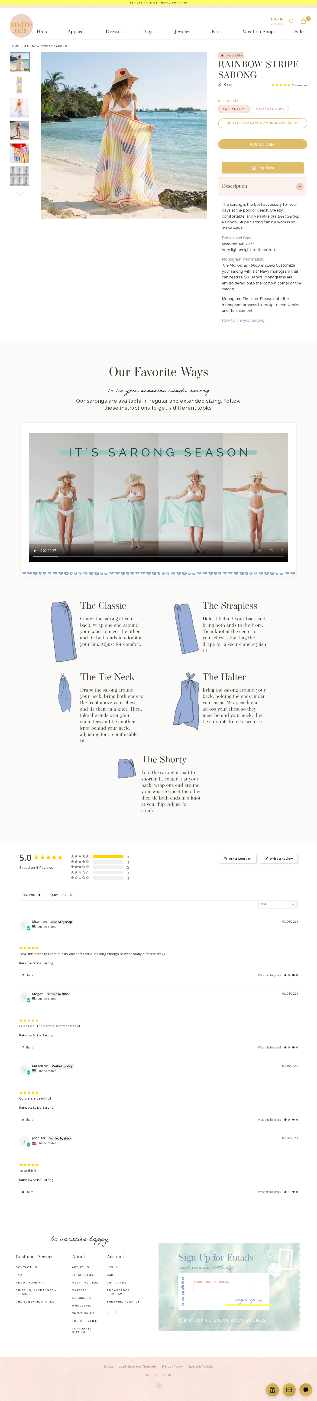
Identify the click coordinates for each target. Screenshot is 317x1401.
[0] (303, 21)
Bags (148, 32)
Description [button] (234, 186)
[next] (20, 194)
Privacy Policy (172, 1366)
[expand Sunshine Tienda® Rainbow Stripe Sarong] (19, 108)
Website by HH (158, 1375)
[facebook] (116, 1313)
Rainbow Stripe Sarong (36, 963)
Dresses (114, 32)
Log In (112, 1267)
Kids (216, 32)
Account (115, 1256)
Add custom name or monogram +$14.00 (262, 123)
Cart (111, 1275)
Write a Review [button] (281, 858)
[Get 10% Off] (289, 1389)
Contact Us (26, 1267)
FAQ (19, 1275)
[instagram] (109, 1313)
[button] (287, 975)
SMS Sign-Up (83, 1313)
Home (14, 46)
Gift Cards (117, 1282)
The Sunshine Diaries (35, 1301)
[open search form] (291, 21)
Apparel (76, 32)
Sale (299, 32)
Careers (79, 1290)
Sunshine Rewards (123, 1301)
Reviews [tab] (28, 894)
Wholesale (82, 1305)
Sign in (277, 19)
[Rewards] (272, 1389)
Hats (42, 32)
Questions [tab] (58, 894)
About (78, 1256)
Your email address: (211, 1282)
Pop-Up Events (85, 1321)
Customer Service (35, 1256)
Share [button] (29, 975)
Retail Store (83, 1275)
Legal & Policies (201, 1366)
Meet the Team (85, 1282)
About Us (80, 1267)
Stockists (81, 1298)
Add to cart (263, 144)
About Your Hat (30, 1282)
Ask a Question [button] (240, 858)
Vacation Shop (258, 32)
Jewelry (182, 32)
